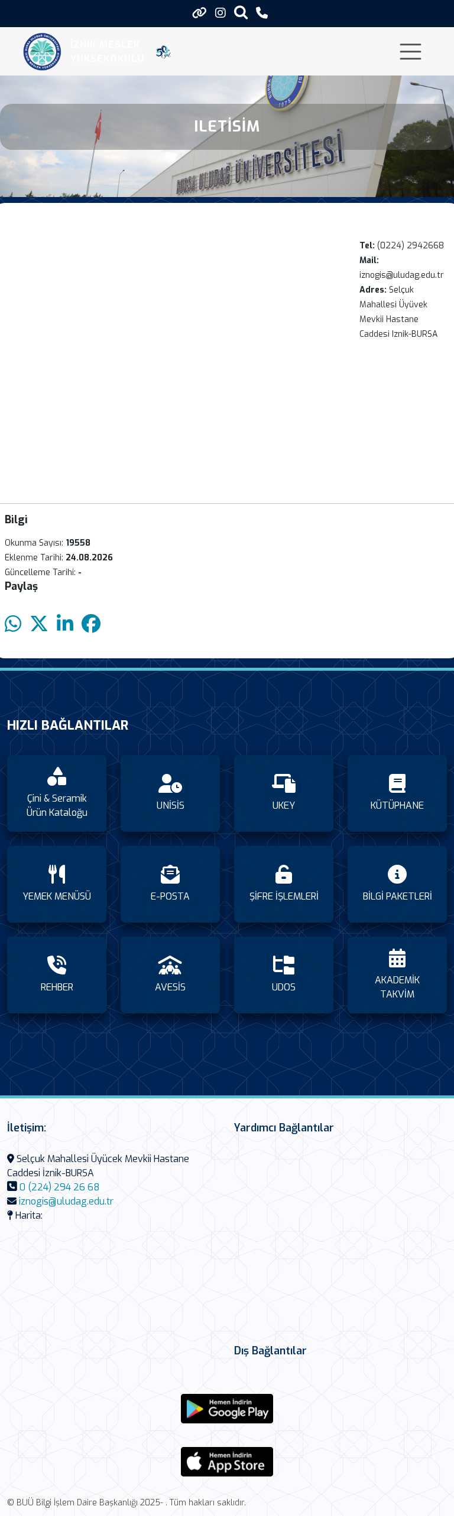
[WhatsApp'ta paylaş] (13, 624)
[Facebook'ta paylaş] (91, 624)
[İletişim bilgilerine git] (262, 13)
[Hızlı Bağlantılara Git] (199, 13)
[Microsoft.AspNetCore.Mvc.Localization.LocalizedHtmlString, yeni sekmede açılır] (227, 1408)
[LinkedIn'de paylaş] (65, 624)
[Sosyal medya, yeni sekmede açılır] (220, 13)
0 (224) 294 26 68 (60, 1187)
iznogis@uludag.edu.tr (66, 1201)
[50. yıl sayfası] (163, 52)
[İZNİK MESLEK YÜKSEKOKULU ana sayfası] (42, 51)
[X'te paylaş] (39, 624)
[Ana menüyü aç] (410, 51)
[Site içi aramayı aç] (241, 12)
